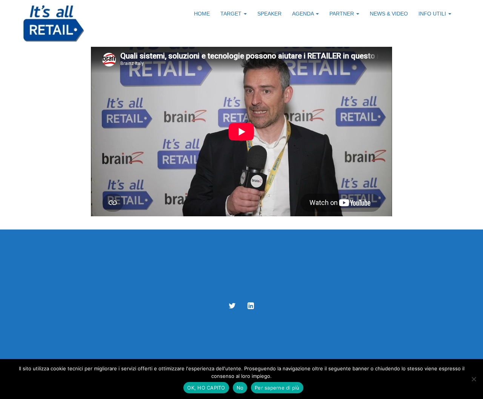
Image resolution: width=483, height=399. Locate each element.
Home (202, 14)
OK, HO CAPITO (206, 388)
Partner (342, 14)
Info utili (433, 14)
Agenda (303, 14)
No (240, 388)
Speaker (269, 14)
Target (231, 14)
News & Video (389, 14)
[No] (473, 379)
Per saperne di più (277, 388)
